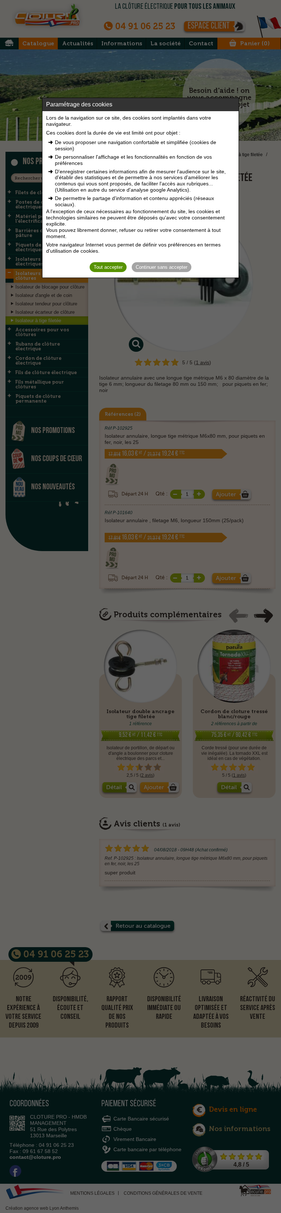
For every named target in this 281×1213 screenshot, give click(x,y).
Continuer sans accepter (161, 267)
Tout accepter (108, 267)
